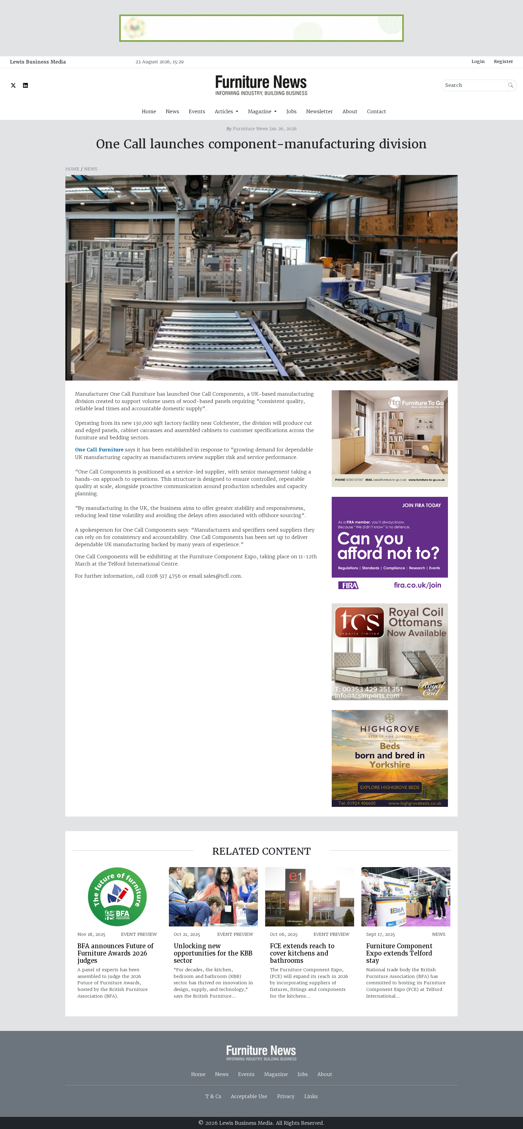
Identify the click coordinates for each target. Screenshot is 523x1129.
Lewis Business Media (38, 62)
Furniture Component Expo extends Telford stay (399, 953)
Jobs (291, 111)
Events (197, 111)
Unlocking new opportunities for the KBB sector (213, 953)
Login (478, 61)
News (172, 111)
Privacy (285, 1096)
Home (149, 111)
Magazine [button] (260, 111)
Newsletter (319, 111)
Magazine (276, 1074)
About (350, 111)
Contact (376, 111)
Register (503, 61)
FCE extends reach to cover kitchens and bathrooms (302, 953)
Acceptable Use (249, 1096)
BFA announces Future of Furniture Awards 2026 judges (115, 953)
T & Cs (213, 1096)
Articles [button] (225, 111)
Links (311, 1096)
